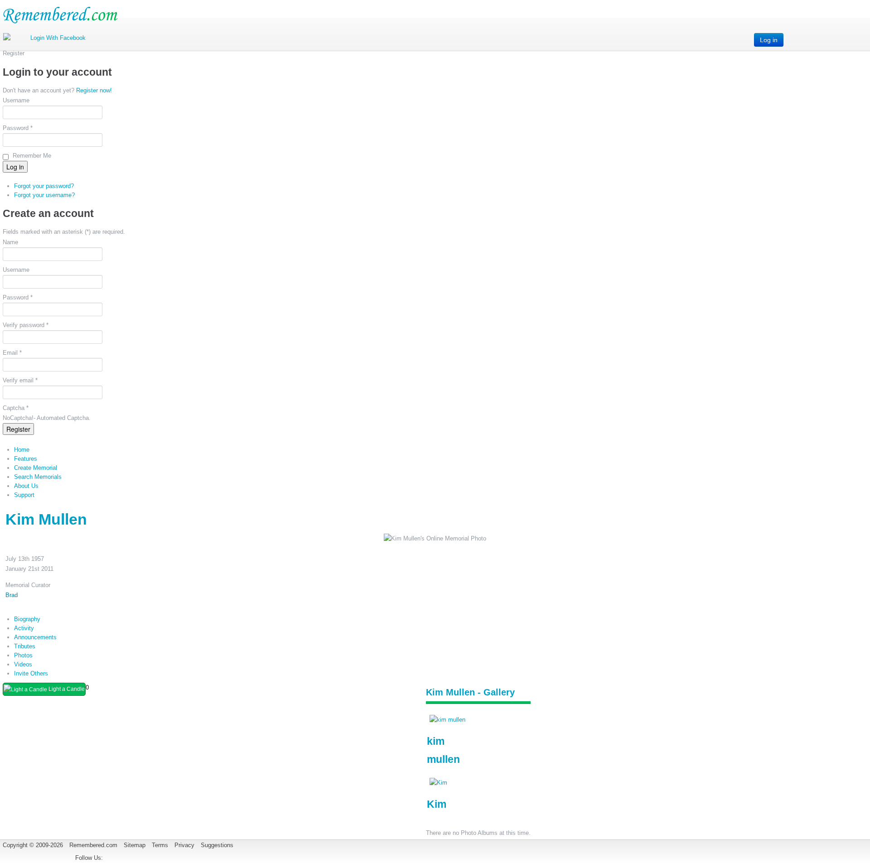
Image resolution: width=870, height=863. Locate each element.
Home (21, 449)
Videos (23, 664)
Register (18, 429)
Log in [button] (769, 39)
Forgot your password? (44, 186)
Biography (27, 619)
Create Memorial (35, 467)
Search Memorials (38, 476)
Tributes (24, 646)
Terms (160, 845)
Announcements (35, 637)
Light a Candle (66, 689)
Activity (24, 628)
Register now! (94, 90)
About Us (26, 485)
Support (24, 495)
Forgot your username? (44, 195)
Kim (436, 804)
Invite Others (31, 673)
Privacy (184, 845)
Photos (23, 655)
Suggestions (217, 845)
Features (25, 458)
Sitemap (134, 845)
